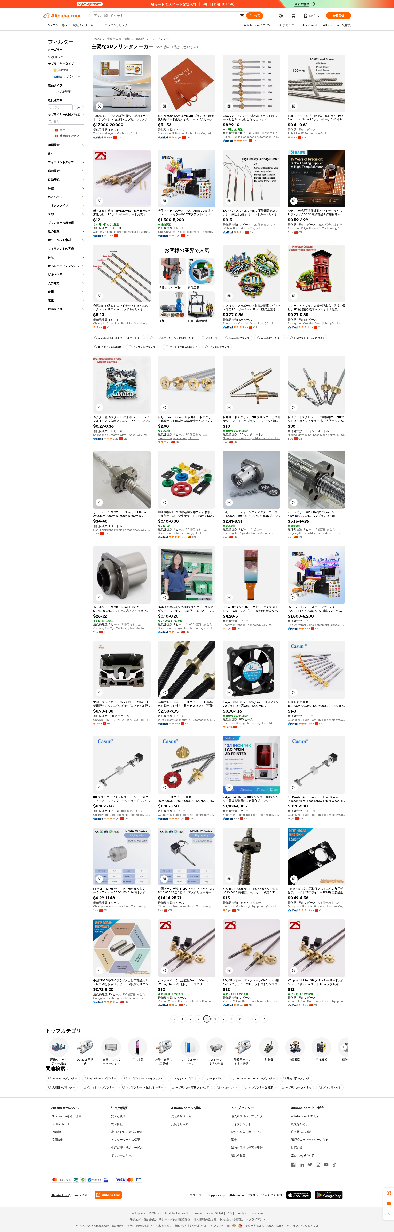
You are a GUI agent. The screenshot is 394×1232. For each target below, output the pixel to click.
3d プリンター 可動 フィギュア (192, 1087)
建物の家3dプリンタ (298, 1078)
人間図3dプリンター (63, 1087)
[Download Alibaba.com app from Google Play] (329, 1195)
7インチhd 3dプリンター (102, 1078)
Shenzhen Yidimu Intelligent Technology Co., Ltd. (251, 814)
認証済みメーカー (182, 1116)
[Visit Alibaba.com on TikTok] (334, 1164)
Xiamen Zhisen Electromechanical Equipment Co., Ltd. (122, 231)
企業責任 (57, 1132)
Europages (256, 1213)
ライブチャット (241, 1124)
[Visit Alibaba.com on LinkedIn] (301, 1164)
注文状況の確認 (301, 1132)
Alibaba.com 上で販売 (305, 1116)
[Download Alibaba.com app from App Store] (298, 1195)
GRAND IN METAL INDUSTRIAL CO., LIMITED (122, 719)
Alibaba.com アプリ (242, 1195)
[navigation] (66, 529)
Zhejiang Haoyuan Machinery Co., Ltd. (117, 133)
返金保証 (117, 1124)
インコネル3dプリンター (100, 1087)
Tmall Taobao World (177, 1213)
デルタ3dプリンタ (219, 347)
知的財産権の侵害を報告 (247, 1147)
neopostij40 (216, 1078)
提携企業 (296, 1147)
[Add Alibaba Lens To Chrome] (108, 1195)
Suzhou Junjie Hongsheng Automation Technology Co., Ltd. (251, 136)
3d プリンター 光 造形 (261, 1087)
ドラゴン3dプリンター (145, 347)
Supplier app (216, 1195)
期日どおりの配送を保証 (127, 1132)
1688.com (155, 1213)
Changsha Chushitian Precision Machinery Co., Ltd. (122, 323)
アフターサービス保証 (125, 1139)
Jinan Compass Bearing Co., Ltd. (178, 438)
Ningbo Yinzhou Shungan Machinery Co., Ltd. (251, 438)
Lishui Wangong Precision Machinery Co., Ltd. (122, 529)
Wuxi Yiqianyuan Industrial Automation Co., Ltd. (186, 719)
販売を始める (299, 1124)
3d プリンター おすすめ (298, 1087)
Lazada (197, 1213)
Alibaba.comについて (65, 1107)
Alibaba (96, 38)
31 (256, 1018)
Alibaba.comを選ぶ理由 (66, 1116)
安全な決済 (118, 1116)
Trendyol (240, 1213)
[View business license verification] (234, 1226)
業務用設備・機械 (118, 38)
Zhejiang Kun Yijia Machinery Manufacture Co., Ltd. (251, 533)
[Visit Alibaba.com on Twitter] (309, 1164)
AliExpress (138, 1213)
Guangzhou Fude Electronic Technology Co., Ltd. (316, 719)
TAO (229, 1213)
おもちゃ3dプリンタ (185, 1078)
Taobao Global (214, 1213)
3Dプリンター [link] (160, 38)
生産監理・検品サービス (127, 1147)
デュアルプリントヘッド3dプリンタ (174, 338)
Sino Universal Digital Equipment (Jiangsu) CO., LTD (186, 231)
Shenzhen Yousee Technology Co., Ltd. (247, 624)
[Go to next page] (264, 1019)
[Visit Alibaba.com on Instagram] (318, 1164)
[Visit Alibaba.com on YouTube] (326, 1164)
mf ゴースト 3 (229, 1087)
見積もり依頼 (179, 1124)
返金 (234, 1139)
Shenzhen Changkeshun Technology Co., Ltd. (186, 628)
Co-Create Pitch (61, 1124)
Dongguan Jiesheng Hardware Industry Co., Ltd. (316, 906)
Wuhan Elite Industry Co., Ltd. (241, 228)
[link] (388, 1193)
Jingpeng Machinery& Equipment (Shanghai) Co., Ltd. (251, 906)
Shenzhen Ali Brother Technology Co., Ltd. (184, 133)
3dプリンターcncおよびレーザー (144, 1087)
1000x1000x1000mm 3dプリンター (255, 1078)
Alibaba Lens (60, 1195)
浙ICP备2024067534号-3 (302, 1225)
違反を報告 (238, 1155)
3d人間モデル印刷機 (109, 347)
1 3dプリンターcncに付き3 (309, 338)
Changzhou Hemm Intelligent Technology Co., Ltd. (122, 906)
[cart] (294, 16)
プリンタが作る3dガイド (183, 347)
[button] (241, 15)
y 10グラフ (212, 338)
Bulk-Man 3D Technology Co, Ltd (308, 133)
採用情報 (57, 1139)
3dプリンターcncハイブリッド (145, 1078)
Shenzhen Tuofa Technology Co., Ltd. (181, 533)
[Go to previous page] (174, 1019)
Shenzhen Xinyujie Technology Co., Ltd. (248, 723)
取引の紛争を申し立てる (247, 1132)
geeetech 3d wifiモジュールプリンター (120, 338)
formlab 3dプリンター (64, 1078)
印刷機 (140, 38)
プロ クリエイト (332, 1087)
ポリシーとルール (122, 1155)
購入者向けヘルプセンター (248, 1116)
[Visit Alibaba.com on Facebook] (293, 1164)
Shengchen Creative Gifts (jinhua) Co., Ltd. (250, 323)
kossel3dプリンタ (239, 338)
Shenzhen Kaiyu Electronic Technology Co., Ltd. (316, 228)
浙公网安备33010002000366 (264, 1225)
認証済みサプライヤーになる (309, 1139)
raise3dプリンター (271, 338)
